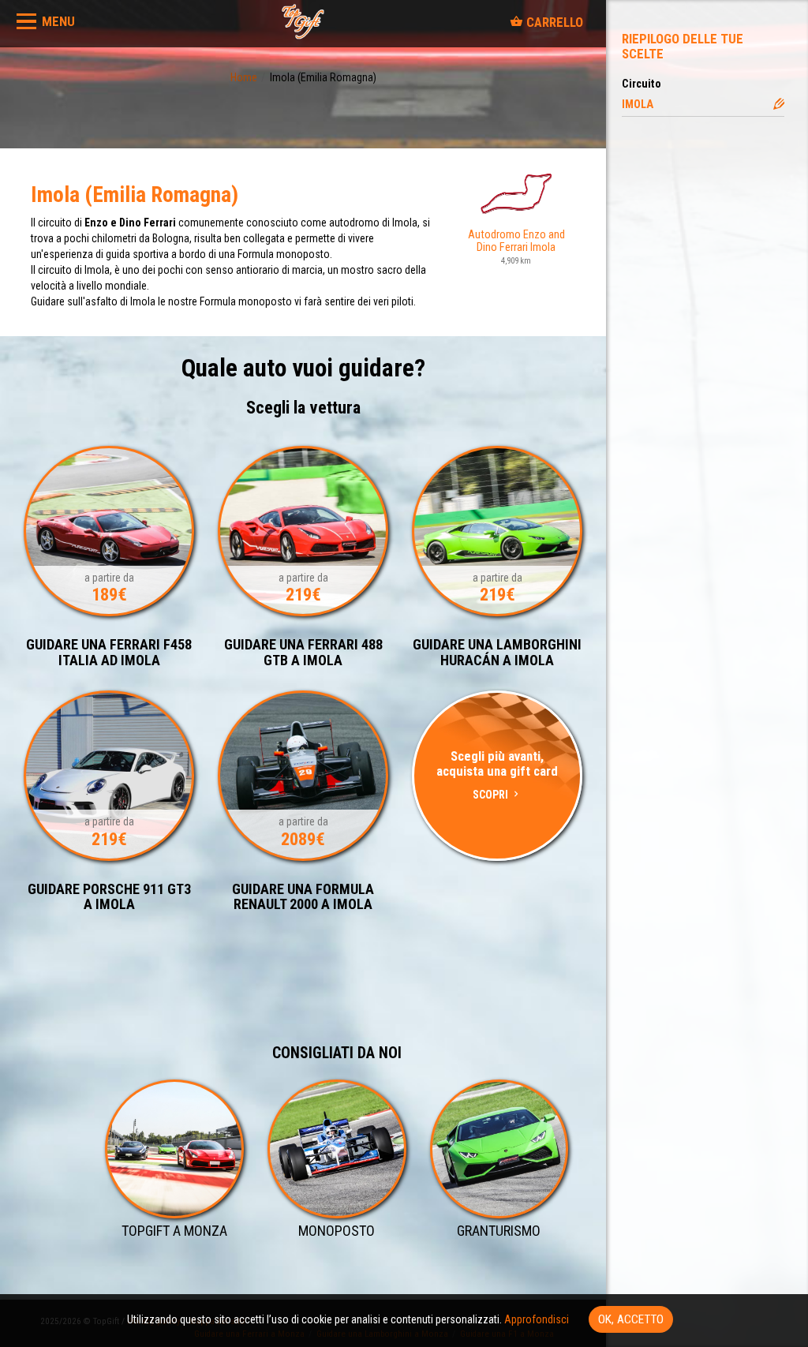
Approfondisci (536, 1319)
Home (243, 77)
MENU (58, 21)
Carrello (553, 22)
